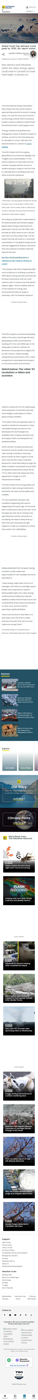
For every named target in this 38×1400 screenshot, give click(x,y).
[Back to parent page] (6, 10)
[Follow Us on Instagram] (10, 1315)
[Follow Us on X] (31, 1315)
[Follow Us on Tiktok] (20, 1315)
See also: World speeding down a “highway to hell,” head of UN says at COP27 (17, 260)
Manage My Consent (9, 1256)
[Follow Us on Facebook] (4, 1315)
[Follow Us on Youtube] (15, 1315)
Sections (29, 11)
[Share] (3, 54)
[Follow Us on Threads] (25, 1315)
